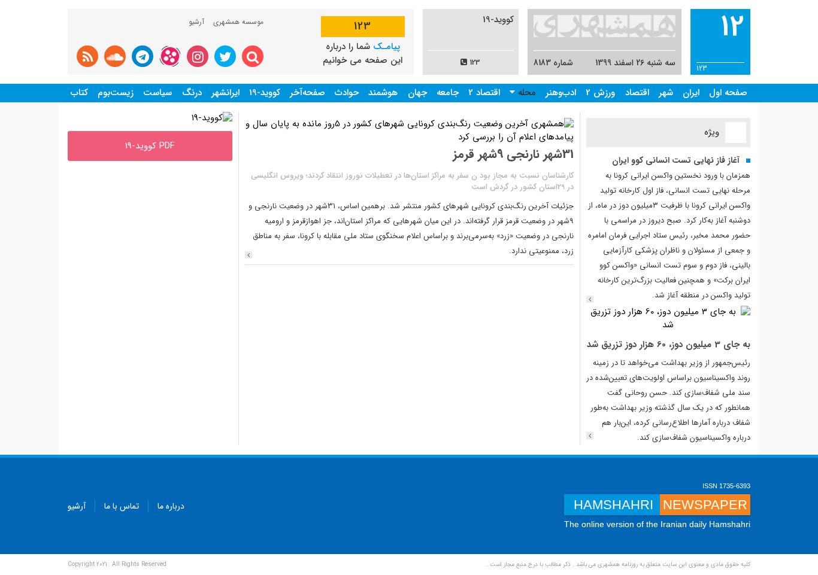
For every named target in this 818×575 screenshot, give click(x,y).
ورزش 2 (600, 93)
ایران (691, 93)
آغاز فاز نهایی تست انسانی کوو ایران (676, 160)
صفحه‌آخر (307, 93)
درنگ (192, 93)
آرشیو (196, 22)
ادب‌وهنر (561, 93)
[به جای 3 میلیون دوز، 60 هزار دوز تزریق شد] (668, 318)
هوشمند (383, 93)
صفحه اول (728, 93)
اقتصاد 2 (484, 93)
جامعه (448, 93)
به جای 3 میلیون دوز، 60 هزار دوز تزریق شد (668, 344)
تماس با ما (121, 506)
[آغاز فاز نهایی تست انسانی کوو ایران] (589, 299)
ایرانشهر (225, 93)
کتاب (79, 93)
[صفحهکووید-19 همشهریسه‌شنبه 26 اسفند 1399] (212, 118)
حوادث (347, 93)
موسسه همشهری (238, 22)
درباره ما (170, 506)
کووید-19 (264, 93)
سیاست (157, 93)
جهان (417, 93)
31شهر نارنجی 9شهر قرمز (513, 154)
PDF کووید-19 (150, 146)
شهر (666, 93)
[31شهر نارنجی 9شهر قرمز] (248, 254)
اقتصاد (637, 93)
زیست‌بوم (116, 93)
